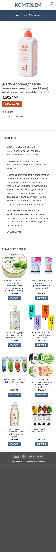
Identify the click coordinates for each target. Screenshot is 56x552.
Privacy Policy (8, 513)
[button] (4, 4)
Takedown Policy (9, 537)
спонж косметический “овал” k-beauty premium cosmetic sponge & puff (42, 284)
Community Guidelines (12, 546)
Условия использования (13, 501)
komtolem (28, 5)
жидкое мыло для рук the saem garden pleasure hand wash (14, 335)
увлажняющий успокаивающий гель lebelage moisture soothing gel (42, 383)
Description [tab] (10, 138)
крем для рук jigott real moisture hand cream (41, 430)
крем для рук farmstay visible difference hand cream (14, 382)
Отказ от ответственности (14, 509)
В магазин (12, 104)
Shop (25, 15)
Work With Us (8, 533)
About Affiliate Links (11, 542)
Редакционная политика (13, 490)
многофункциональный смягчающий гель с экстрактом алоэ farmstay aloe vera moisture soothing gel (15, 285)
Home (17, 15)
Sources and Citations (12, 529)
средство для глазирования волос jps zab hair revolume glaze (14, 433)
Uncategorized (35, 15)
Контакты (6, 479)
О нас (5, 474)
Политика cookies (10, 505)
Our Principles (8, 524)
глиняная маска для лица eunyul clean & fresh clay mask (41, 335)
